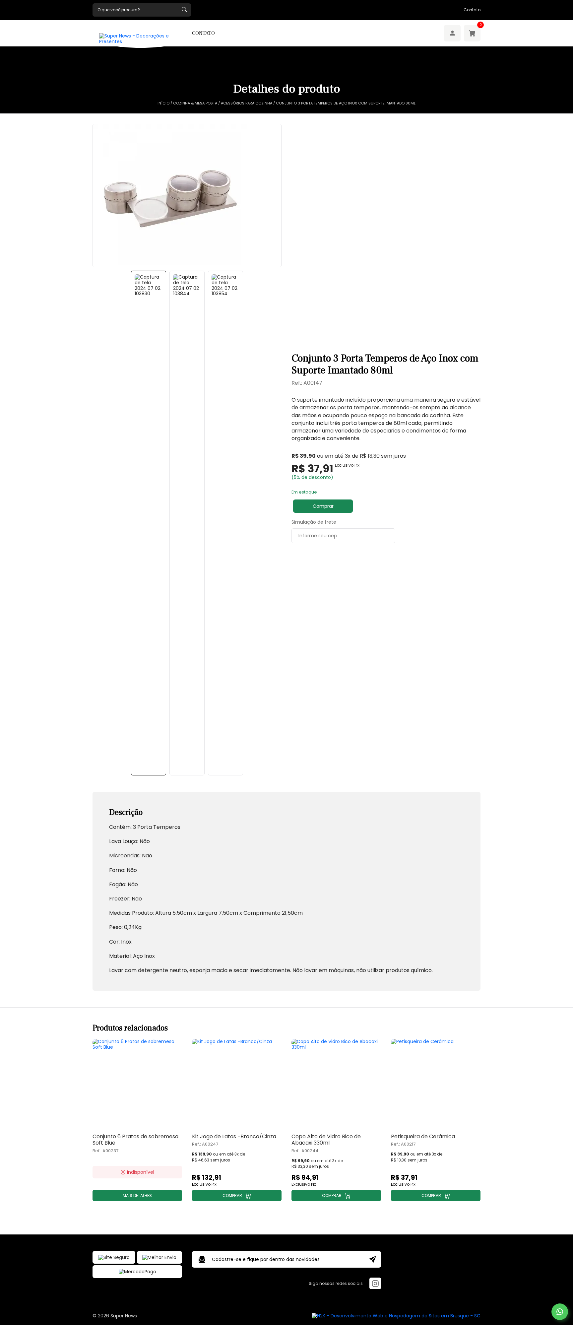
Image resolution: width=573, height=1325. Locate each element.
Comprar (323, 506)
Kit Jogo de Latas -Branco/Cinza (234, 1136)
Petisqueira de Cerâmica (423, 1136)
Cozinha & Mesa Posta (195, 103)
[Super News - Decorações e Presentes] (140, 38)
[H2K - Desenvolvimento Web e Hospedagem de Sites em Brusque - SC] (396, 1316)
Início (163, 103)
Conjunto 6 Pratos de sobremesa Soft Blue (135, 1139)
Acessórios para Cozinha (246, 103)
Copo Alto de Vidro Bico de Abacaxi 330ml (326, 1139)
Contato (472, 10)
